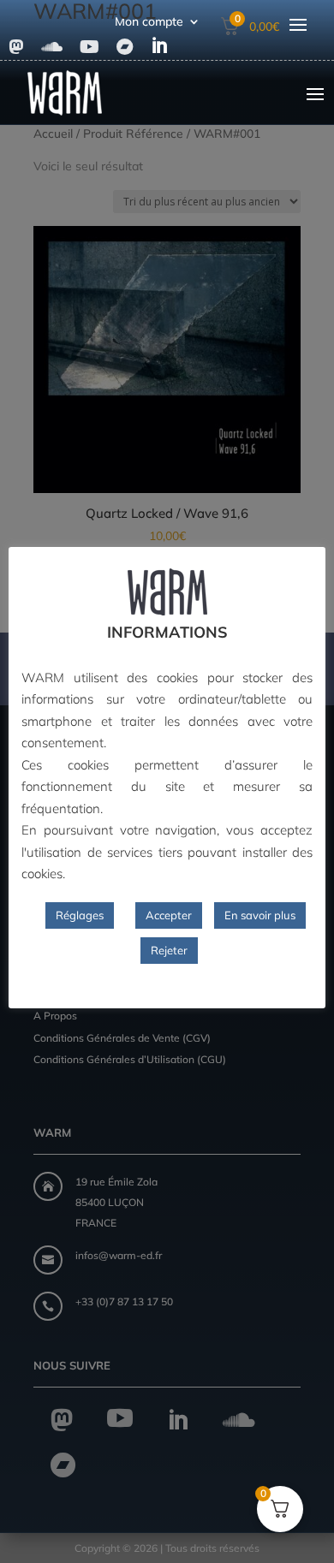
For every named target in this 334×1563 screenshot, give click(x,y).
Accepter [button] (169, 915)
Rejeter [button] (169, 950)
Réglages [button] (80, 915)
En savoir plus (259, 915)
